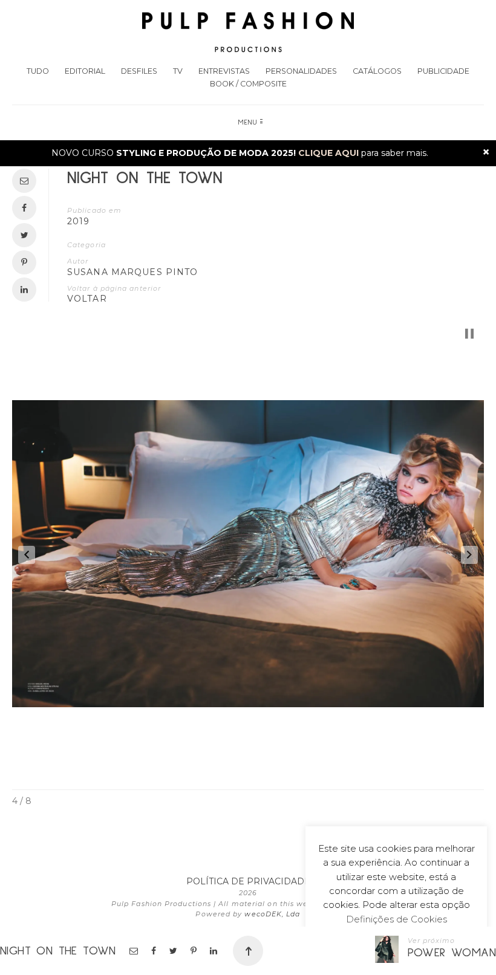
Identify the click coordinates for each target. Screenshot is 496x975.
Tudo (38, 71)
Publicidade (443, 71)
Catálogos (377, 71)
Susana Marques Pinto (132, 272)
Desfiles (139, 71)
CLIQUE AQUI (328, 152)
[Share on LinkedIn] (214, 951)
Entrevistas (224, 71)
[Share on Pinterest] (194, 951)
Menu (248, 122)
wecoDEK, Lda (272, 914)
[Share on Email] (135, 951)
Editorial (85, 71)
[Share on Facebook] (155, 951)
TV (178, 71)
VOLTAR (87, 298)
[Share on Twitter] (174, 951)
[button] (26, 555)
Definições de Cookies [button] (396, 919)
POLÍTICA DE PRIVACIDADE (248, 881)
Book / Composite (248, 83)
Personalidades (301, 71)
